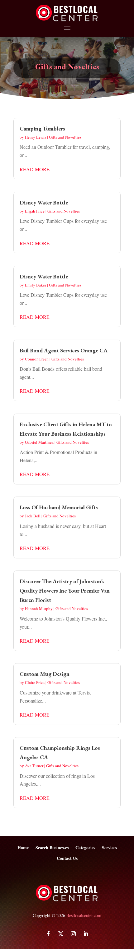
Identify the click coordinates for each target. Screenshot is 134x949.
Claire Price (35, 682)
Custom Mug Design (44, 673)
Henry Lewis (35, 137)
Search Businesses (52, 848)
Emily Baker (35, 285)
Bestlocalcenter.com (83, 915)
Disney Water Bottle (44, 202)
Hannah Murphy (39, 608)
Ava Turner (34, 765)
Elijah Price (35, 211)
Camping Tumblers (42, 128)
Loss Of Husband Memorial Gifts (59, 507)
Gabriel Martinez (39, 442)
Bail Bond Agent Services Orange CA (64, 350)
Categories (85, 848)
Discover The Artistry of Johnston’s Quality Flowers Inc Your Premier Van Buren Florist (65, 590)
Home (23, 848)
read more (35, 169)
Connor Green (37, 359)
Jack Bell (33, 516)
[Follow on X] (61, 934)
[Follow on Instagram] (73, 934)
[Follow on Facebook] (48, 934)
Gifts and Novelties (65, 137)
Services (109, 848)
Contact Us (67, 858)
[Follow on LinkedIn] (86, 934)
